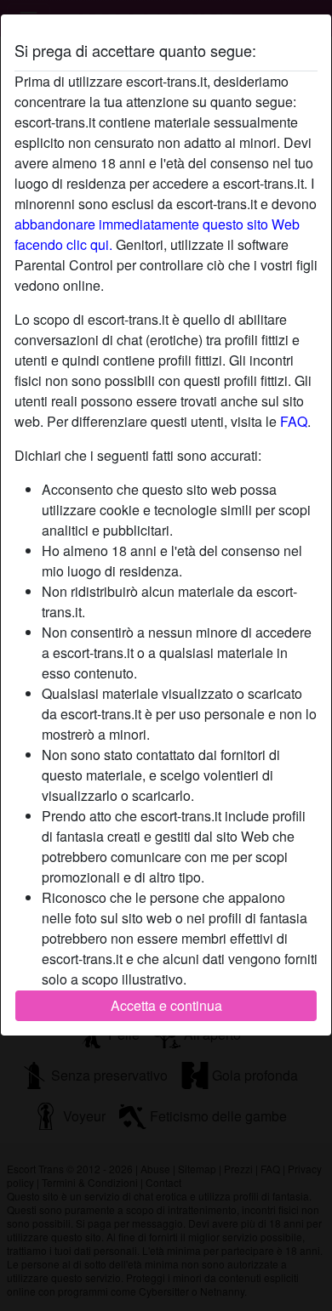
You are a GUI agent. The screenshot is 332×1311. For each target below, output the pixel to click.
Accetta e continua (166, 1005)
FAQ (293, 421)
